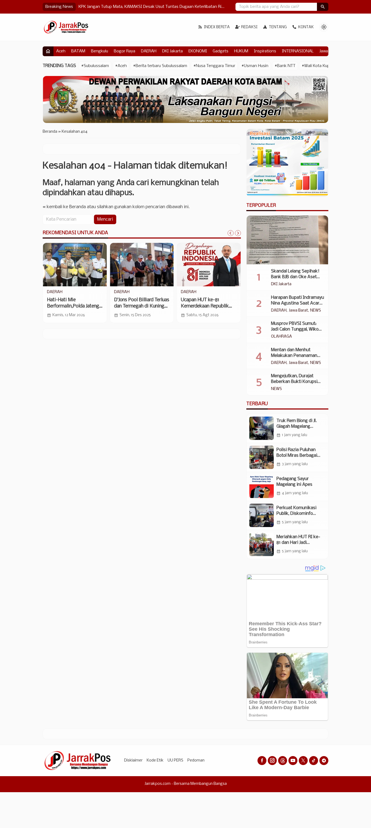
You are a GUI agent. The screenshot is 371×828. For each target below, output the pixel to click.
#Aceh (121, 66)
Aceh (60, 51)
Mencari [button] (105, 219)
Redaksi (249, 27)
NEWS (315, 311)
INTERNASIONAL (298, 51)
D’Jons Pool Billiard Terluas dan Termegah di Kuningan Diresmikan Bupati (141, 306)
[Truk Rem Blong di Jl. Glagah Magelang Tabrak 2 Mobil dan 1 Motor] (261, 428)
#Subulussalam (95, 66)
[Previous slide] (231, 233)
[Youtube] (292, 760)
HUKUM (241, 51)
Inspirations (265, 51)
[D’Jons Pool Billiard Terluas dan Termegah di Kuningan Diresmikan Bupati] (142, 264)
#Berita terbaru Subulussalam (160, 66)
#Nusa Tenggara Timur (214, 66)
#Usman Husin (254, 66)
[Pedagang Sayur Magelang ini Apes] (261, 486)
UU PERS (175, 761)
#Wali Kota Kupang (319, 66)
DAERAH (148, 51)
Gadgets (220, 51)
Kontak (306, 27)
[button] (322, 7)
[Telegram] (323, 760)
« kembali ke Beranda (64, 207)
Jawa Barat (298, 311)
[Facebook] (261, 760)
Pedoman (196, 761)
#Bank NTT (285, 66)
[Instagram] (272, 760)
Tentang (278, 27)
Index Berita (217, 27)
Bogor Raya (124, 51)
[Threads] (282, 760)
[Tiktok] (313, 760)
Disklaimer (133, 761)
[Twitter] (303, 760)
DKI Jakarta (172, 51)
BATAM (78, 51)
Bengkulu (99, 51)
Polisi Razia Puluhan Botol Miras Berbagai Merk (296, 456)
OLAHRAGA (281, 337)
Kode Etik (155, 761)
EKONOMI (197, 51)
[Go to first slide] (238, 233)
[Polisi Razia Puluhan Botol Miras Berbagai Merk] (261, 457)
